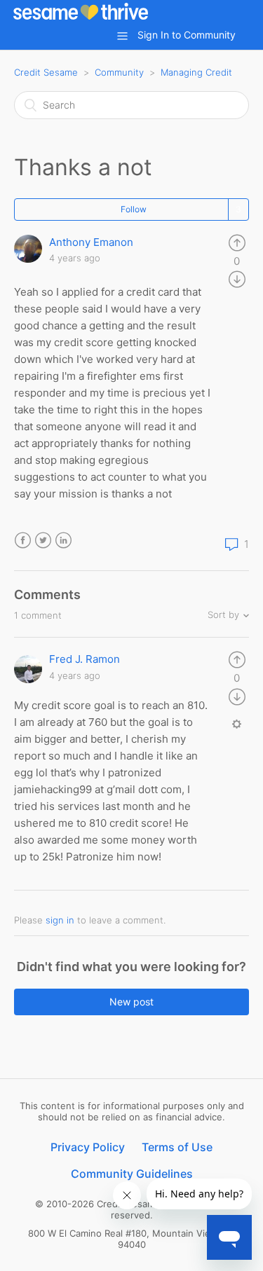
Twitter (43, 540)
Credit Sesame (46, 72)
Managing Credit (196, 72)
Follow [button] (134, 209)
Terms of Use (177, 1147)
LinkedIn (63, 540)
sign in (60, 920)
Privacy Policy (87, 1147)
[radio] (237, 242)
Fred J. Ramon (84, 659)
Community (119, 72)
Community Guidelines (132, 1174)
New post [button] (131, 1002)
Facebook (23, 540)
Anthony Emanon (91, 242)
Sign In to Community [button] (186, 35)
